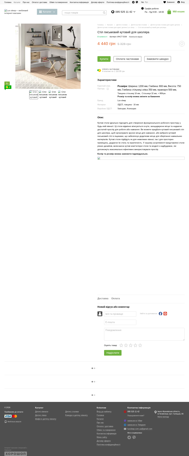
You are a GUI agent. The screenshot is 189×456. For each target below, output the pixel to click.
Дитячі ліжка (40, 415)
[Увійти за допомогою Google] (165, 313)
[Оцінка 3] (131, 345)
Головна (7, 2)
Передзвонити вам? (135, 416)
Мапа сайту (102, 437)
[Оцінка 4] (136, 345)
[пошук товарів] (104, 12)
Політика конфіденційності (118, 2)
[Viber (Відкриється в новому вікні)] (137, 2)
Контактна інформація (79, 2)
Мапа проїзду (163, 417)
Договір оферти (97, 2)
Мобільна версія (14, 422)
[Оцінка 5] (140, 345)
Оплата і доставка (39, 2)
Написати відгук (135, 37)
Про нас (26, 2)
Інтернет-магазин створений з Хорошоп (15, 449)
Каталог (17, 2)
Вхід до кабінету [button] (104, 411)
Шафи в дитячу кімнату (45, 419)
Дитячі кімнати (41, 411)
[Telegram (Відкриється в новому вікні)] (133, 2)
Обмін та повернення (58, 2)
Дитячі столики (72, 411)
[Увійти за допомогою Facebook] (160, 313)
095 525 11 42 (123, 11)
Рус (146, 2)
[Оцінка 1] (121, 345)
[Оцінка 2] (126, 345)
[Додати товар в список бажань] (182, 43)
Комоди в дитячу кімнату (76, 415)
